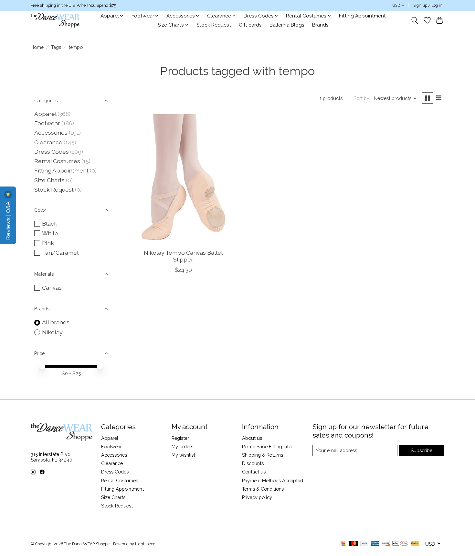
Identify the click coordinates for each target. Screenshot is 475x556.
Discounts (253, 463)
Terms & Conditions (263, 489)
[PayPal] (415, 544)
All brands (55, 322)
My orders (182, 446)
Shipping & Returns (262, 455)
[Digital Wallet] (400, 544)
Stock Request (213, 25)
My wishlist (183, 455)
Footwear (47, 123)
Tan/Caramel (60, 252)
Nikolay (52, 332)
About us (252, 438)
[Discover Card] (386, 544)
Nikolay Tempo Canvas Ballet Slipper (183, 256)
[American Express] (375, 544)
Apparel (45, 113)
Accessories (51, 132)
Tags (56, 47)
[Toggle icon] (414, 20)
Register (180, 438)
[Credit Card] (343, 544)
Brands (320, 25)
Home (37, 47)
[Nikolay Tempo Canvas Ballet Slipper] (183, 179)
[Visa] (364, 544)
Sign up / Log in (427, 5)
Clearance (48, 142)
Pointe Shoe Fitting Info (266, 446)
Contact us (254, 471)
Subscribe (421, 450)
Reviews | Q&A (8, 220)
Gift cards (250, 25)
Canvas (52, 287)
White (50, 233)
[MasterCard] (353, 544)
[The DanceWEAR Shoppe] (55, 20)
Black (49, 223)
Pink (48, 242)
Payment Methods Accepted (272, 480)
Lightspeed (145, 544)
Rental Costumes (57, 161)
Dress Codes (51, 151)
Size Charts (49, 180)
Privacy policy (257, 497)
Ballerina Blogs (286, 25)
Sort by (361, 98)
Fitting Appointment (362, 16)
